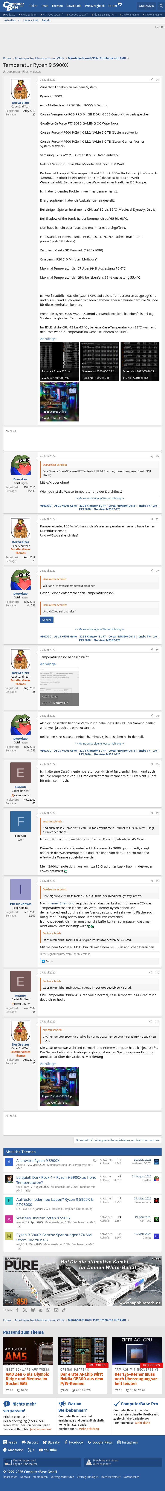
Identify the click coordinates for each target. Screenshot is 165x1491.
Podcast (10, 14)
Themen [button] (57, 6)
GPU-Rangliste (130, 14)
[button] (18, 20)
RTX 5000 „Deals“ (53, 14)
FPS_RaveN (22, 1209)
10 (120, 1390)
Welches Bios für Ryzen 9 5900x (43, 1217)
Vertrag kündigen (87, 1476)
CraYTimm (22, 1187)
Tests (44, 6)
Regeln (46, 20)
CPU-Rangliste (153, 14)
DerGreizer (13, 72)
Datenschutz (131, 1476)
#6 (157, 716)
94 (11, 1390)
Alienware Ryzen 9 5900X (38, 1160)
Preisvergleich (95, 6)
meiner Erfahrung (61, 903)
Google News (103, 1442)
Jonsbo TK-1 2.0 (147, 506)
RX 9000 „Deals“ (78, 14)
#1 (157, 80)
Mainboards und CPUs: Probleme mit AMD (53, 1166)
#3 (157, 519)
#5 (157, 650)
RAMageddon (29, 14)
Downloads (73, 6)
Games (147, 1237)
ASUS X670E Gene (65, 506)
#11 (157, 1021)
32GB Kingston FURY (92, 506)
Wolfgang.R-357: (141, 1163)
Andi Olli (21, 1165)
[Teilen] (152, 79)
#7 (157, 764)
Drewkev (146, 1180)
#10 (157, 972)
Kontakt (25, 1476)
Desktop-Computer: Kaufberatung (72, 1209)
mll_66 (20, 1244)
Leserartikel (30, 20)
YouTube (50, 1450)
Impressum (10, 1476)
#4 (157, 571)
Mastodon (16, 1450)
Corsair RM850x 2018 (121, 506)
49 (66, 1390)
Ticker (33, 6)
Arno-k (20, 1222)
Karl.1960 (145, 1221)
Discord (32, 1442)
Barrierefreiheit (111, 1476)
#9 (157, 881)
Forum (112, 6)
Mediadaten (40, 1476)
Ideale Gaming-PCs (105, 14)
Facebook (76, 1442)
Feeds (12, 1442)
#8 (157, 813)
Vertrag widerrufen (62, 1476)
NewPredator (143, 1202)
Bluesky (54, 1442)
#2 (157, 456)
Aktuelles (10, 20)
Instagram (130, 1442)
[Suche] (161, 6)
